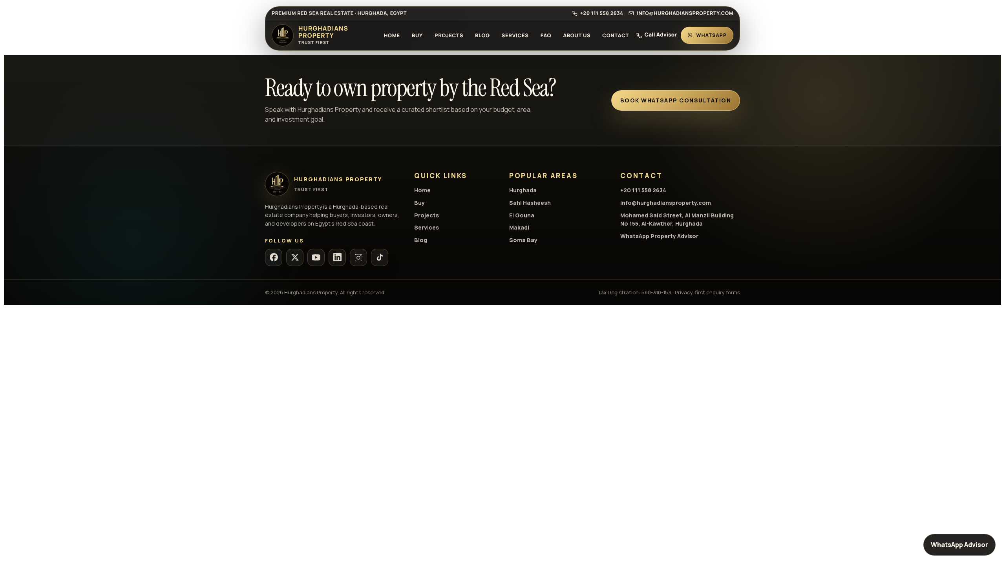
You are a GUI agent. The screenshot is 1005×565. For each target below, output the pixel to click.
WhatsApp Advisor (959, 544)
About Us (576, 35)
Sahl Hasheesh (530, 202)
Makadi (519, 227)
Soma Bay (523, 240)
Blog (482, 35)
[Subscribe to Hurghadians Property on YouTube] (316, 257)
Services (515, 35)
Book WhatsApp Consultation (675, 100)
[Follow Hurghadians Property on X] (294, 257)
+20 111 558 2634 (601, 13)
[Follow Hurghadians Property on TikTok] (379, 257)
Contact (615, 35)
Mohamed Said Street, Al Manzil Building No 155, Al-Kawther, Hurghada (677, 219)
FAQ (546, 35)
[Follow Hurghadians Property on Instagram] (358, 257)
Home (392, 35)
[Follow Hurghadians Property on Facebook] (273, 257)
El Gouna (521, 215)
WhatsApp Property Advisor (659, 236)
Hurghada (523, 190)
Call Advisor (661, 35)
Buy (417, 35)
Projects (449, 35)
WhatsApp (711, 35)
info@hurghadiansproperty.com (685, 13)
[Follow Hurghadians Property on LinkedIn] (337, 257)
